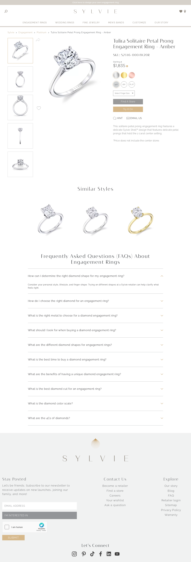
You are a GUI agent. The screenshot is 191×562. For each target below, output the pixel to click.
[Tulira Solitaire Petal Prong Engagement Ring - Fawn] (140, 223)
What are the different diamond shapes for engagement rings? (70, 344)
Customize (139, 22)
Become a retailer (115, 485)
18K (124, 84)
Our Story (161, 22)
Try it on (128, 109)
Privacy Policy (171, 510)
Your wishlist (115, 500)
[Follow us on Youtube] (117, 554)
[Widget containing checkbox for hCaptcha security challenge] (24, 527)
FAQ (171, 495)
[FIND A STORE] (185, 11)
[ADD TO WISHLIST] (39, 108)
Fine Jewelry (91, 22)
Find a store (115, 490)
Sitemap (171, 505)
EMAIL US (136, 118)
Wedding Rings (64, 22)
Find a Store (128, 101)
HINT (120, 118)
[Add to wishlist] (180, 11)
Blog (171, 490)
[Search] (6, 11)
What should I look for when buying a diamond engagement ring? (72, 330)
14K (116, 84)
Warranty (171, 514)
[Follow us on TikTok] (92, 553)
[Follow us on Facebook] (100, 554)
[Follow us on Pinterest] (84, 554)
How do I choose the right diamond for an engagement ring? (68, 300)
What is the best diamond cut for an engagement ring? (65, 388)
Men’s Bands (116, 22)
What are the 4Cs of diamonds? (49, 418)
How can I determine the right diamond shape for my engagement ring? (76, 275)
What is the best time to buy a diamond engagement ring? (67, 359)
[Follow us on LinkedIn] (109, 554)
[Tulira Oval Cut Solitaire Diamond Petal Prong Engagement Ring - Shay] (95, 223)
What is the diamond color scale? (50, 403)
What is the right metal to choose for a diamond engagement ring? (73, 315)
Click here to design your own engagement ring (95, 2)
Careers (115, 495)
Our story (171, 485)
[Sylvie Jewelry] (95, 11)
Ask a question (115, 505)
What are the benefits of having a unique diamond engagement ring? (74, 374)
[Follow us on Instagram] (74, 554)
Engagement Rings (35, 22)
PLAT (132, 84)
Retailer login (171, 500)
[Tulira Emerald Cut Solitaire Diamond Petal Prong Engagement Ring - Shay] (50, 223)
